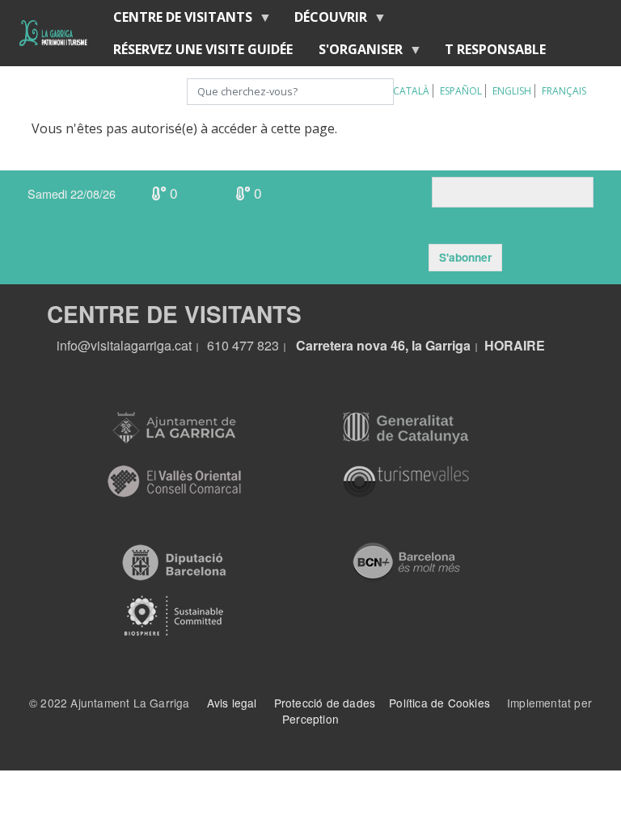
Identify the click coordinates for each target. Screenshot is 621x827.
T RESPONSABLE (495, 49)
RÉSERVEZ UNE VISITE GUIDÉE (203, 49)
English (511, 91)
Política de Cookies (439, 703)
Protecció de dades (325, 703)
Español (461, 91)
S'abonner (465, 257)
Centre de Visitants (176, 20)
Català (411, 91)
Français (564, 91)
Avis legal (232, 703)
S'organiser (354, 52)
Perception (310, 719)
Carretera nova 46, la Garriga (383, 345)
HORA (503, 345)
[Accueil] (53, 33)
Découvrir (324, 20)
